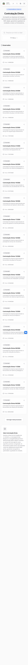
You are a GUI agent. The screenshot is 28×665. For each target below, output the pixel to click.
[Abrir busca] (17, 3)
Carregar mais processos (14, 419)
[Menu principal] (24, 3)
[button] (14, 56)
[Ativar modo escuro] (20, 3)
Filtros (14, 38)
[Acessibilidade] (13, 3)
